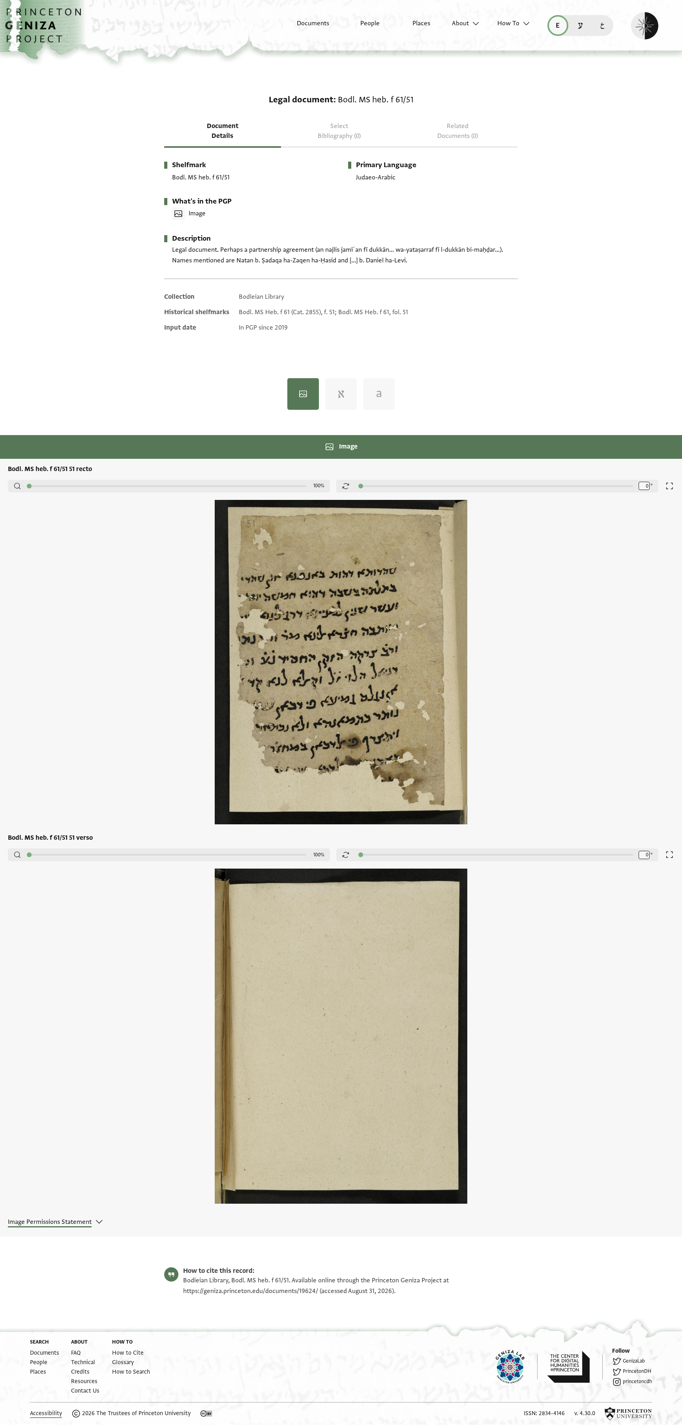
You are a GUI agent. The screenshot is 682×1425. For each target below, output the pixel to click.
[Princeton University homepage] (628, 1413)
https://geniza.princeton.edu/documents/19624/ (250, 1291)
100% (318, 486)
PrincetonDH (637, 1371)
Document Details (222, 131)
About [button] (460, 23)
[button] (46, 29)
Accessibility (46, 1413)
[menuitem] (306, 27)
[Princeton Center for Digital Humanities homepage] (575, 1367)
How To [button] (508, 23)
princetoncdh (637, 1381)
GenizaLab (634, 1361)
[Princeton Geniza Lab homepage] (517, 1367)
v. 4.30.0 (584, 1413)
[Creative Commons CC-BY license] (206, 1413)
